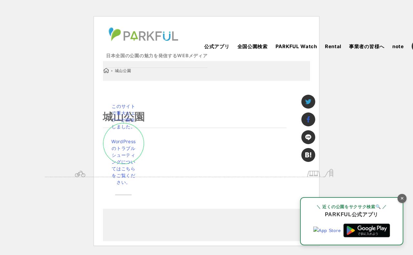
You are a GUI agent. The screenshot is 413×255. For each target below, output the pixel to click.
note (398, 46)
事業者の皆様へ (367, 46)
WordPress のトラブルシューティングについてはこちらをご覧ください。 (123, 162)
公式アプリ (217, 46)
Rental (333, 46)
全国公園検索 (252, 46)
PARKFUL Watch (296, 46)
